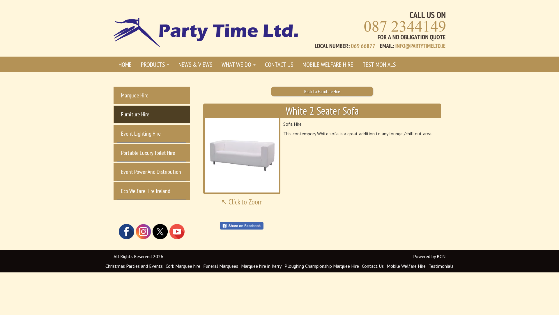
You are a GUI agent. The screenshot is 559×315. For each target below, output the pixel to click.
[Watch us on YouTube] (177, 231)
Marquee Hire (134, 95)
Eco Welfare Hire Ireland (145, 191)
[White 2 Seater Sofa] (242, 155)
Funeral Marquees (220, 266)
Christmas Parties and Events (134, 266)
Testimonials (379, 64)
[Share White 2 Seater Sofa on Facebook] (241, 225)
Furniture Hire (135, 114)
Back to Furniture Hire (322, 91)
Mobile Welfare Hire (328, 64)
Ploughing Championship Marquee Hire (321, 266)
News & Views (195, 64)
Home (125, 64)
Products (153, 64)
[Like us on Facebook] (126, 231)
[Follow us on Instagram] (143, 231)
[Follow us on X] (160, 231)
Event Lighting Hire (141, 133)
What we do (237, 64)
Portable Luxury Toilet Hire (148, 153)
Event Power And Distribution (151, 172)
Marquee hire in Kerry (261, 266)
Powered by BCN (429, 256)
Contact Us (279, 64)
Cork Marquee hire (183, 266)
